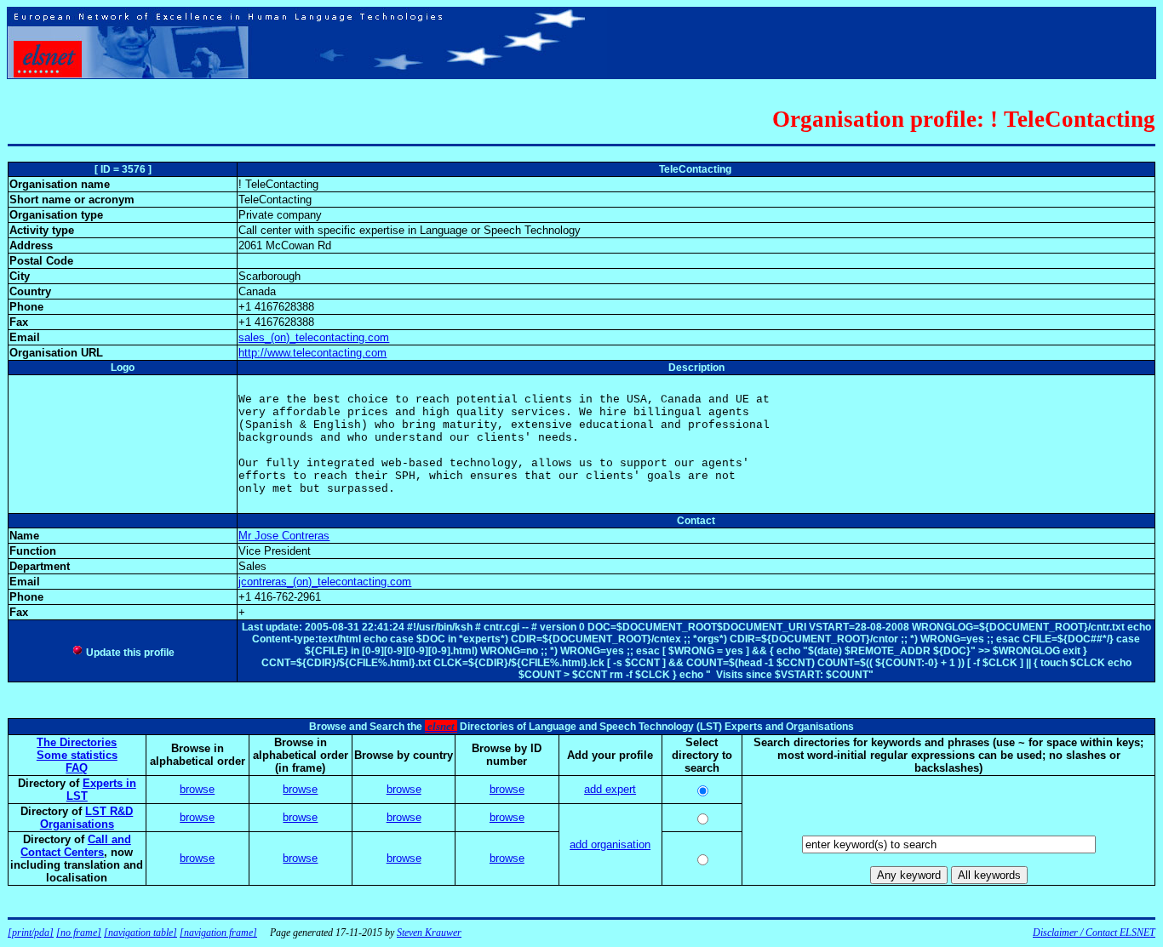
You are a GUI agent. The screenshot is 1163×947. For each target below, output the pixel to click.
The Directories (77, 742)
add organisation (610, 844)
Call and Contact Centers (75, 846)
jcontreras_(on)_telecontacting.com (324, 581)
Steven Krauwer (429, 932)
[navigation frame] (218, 932)
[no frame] (78, 932)
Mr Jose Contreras (283, 535)
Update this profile (129, 653)
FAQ (77, 768)
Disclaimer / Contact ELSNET (1094, 932)
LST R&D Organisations (87, 817)
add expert (610, 789)
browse (197, 789)
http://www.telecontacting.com (312, 352)
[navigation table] (140, 932)
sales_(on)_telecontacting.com (313, 337)
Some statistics (77, 755)
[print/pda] (31, 932)
